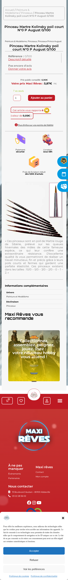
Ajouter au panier (41, 97)
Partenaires (14, 478)
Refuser (34, 560)
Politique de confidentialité (44, 576)
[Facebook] (29, 503)
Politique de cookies (19, 576)
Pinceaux (26, 12)
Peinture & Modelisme (17, 11)
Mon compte (42, 476)
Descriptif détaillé (19, 59)
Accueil (9, 9)
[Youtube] (39, 503)
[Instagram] (34, 503)
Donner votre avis (20, 68)
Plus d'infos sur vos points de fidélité (35, 125)
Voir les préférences (34, 569)
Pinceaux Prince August (50, 41)
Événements (14, 473)
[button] (63, 518)
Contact (40, 472)
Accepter (34, 550)
